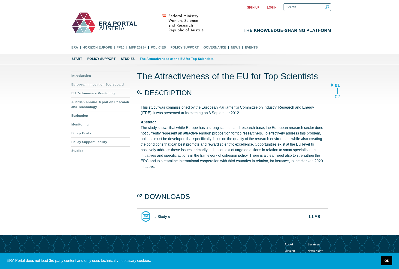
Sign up (253, 7)
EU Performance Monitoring (93, 93)
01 (337, 85)
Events (251, 47)
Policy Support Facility (89, 142)
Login (271, 7)
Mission (289, 251)
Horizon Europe (97, 47)
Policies (158, 47)
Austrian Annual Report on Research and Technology (100, 104)
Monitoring (80, 124)
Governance (214, 47)
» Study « (162, 217)
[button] (152, 261)
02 (337, 96)
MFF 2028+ (137, 47)
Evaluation (79, 115)
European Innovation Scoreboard (97, 84)
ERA (74, 47)
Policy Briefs (81, 133)
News (235, 47)
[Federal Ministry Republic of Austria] (185, 23)
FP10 (120, 47)
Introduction (81, 75)
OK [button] (386, 261)
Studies (128, 59)
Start (77, 59)
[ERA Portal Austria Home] (83, 23)
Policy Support (184, 47)
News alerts (315, 251)
